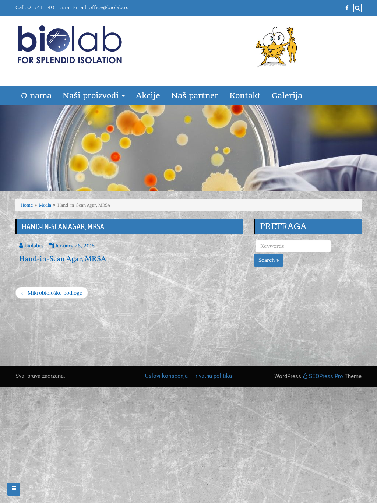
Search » (268, 260)
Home (27, 205)
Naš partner (194, 95)
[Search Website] (357, 8)
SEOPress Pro (325, 376)
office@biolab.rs (108, 7)
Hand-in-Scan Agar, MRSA (62, 259)
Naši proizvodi (92, 95)
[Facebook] (346, 8)
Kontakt (245, 95)
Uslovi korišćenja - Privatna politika (188, 376)
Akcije (148, 95)
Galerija (287, 95)
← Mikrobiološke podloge (51, 292)
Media (45, 205)
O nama (36, 95)
